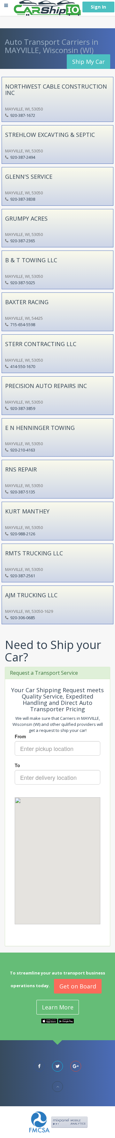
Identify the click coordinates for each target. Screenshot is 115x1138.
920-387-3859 (22, 408)
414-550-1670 (22, 366)
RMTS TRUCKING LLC (34, 553)
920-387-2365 (22, 241)
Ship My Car (88, 61)
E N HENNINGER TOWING (40, 428)
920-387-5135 (22, 492)
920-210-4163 (22, 450)
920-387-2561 (22, 576)
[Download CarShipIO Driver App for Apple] (49, 1020)
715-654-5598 (22, 324)
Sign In (98, 7)
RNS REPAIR (21, 469)
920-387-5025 (22, 282)
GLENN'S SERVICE (28, 176)
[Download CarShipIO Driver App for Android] (66, 1020)
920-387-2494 (22, 157)
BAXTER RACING (27, 302)
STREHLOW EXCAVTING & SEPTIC (50, 134)
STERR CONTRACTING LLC (40, 344)
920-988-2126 (22, 534)
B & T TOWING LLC (31, 260)
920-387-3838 (22, 199)
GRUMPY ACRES (26, 218)
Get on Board (77, 986)
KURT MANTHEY (27, 511)
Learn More (57, 1007)
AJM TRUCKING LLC (31, 595)
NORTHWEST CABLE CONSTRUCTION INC (56, 90)
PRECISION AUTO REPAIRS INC (46, 386)
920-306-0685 (22, 617)
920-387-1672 (22, 115)
